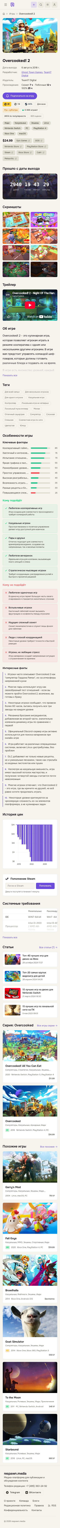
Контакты (37, 1510)
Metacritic (9, 158)
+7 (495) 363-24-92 (36, 1486)
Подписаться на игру (22, 95)
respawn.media (15, 1473)
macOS (22, 133)
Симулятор (35, 414)
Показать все (10, 375)
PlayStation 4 (40, 128)
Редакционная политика (17, 1505)
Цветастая (9, 425)
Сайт (39, 152)
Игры (12, 13)
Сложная (50, 414)
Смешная (9, 420)
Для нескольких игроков (37, 392)
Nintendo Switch (12, 128)
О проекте (9, 1500)
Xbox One (9, 133)
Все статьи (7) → (48, 947)
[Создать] (34, 5)
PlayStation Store (35, 146)
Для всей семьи (12, 392)
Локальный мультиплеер (16, 409)
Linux (46, 123)
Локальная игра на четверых (35, 403)
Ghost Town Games (32, 72)
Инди (7, 123)
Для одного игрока (14, 397)
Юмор (23, 425)
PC (27, 128)
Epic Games (22, 140)
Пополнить (45, 885)
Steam (7, 152)
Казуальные (20, 123)
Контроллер (10, 403)
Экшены (35, 123)
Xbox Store (23, 152)
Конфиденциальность (16, 1510)
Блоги (36, 1500)
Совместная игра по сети (31, 420)
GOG (37, 140)
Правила (39, 1505)
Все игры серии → (47, 1025)
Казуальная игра (36, 397)
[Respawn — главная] (12, 5)
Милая (37, 409)
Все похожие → (48, 1146)
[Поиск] (41, 5)
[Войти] (54, 5)
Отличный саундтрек (15, 414)
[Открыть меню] (5, 5)
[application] (30, 844)
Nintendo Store (12, 146)
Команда (24, 1500)
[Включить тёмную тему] (47, 5)
